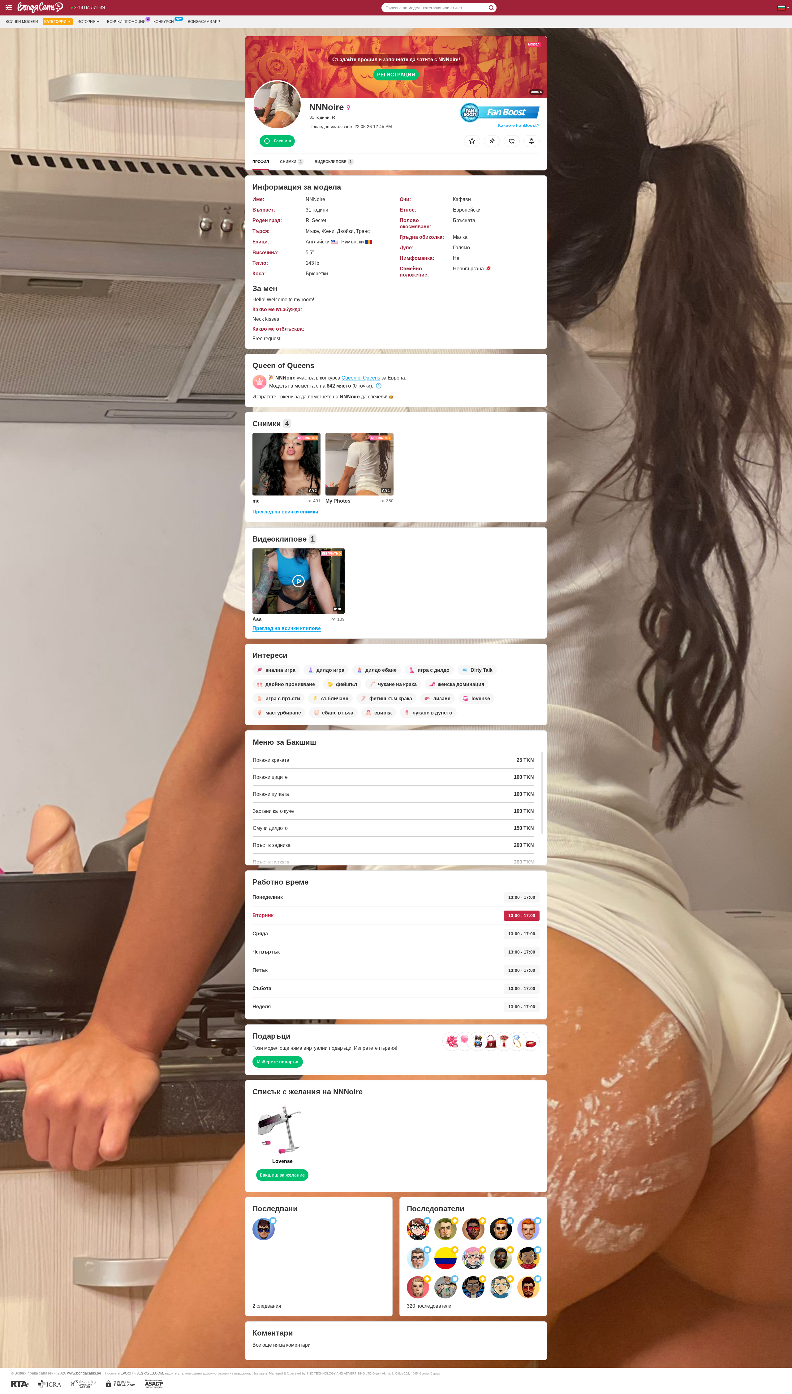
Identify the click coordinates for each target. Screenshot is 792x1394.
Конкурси (163, 21)
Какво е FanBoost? (519, 125)
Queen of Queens (361, 377)
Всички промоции (126, 21)
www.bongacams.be (84, 1373)
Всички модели (22, 21)
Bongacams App (204, 21)
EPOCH (127, 1373)
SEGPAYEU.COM (149, 1373)
